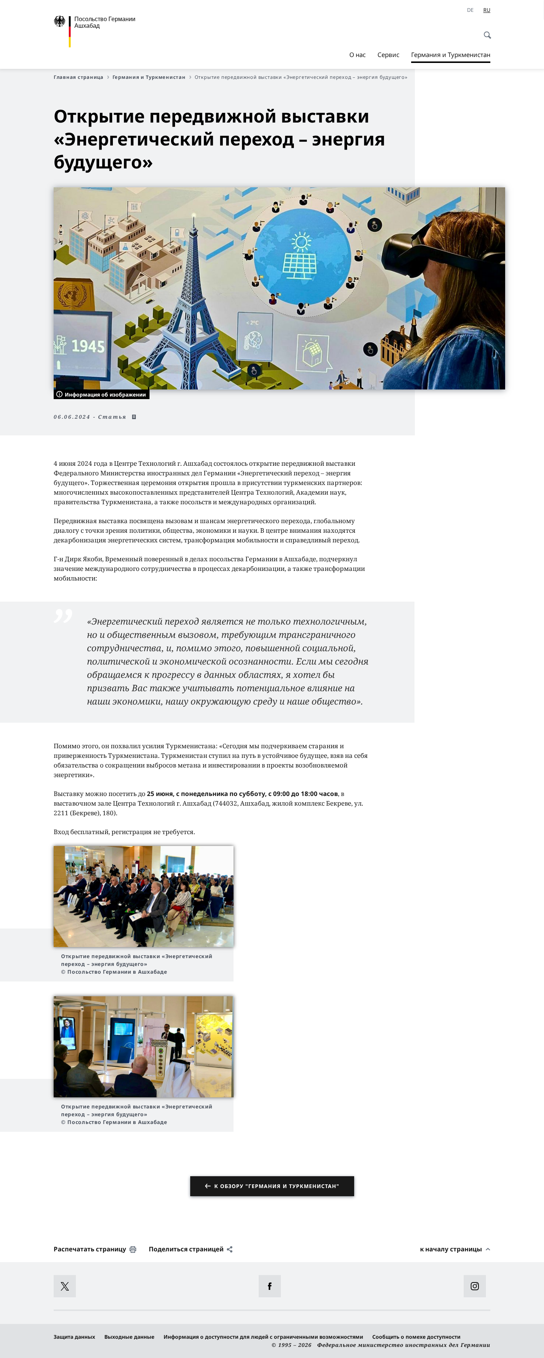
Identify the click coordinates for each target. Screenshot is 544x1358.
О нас (357, 54)
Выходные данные (129, 1336)
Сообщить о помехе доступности (416, 1336)
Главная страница (79, 77)
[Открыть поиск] (485, 31)
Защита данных (74, 1336)
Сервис (388, 54)
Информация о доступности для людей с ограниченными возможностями (263, 1336)
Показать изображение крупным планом (143, 896)
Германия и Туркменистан (450, 56)
